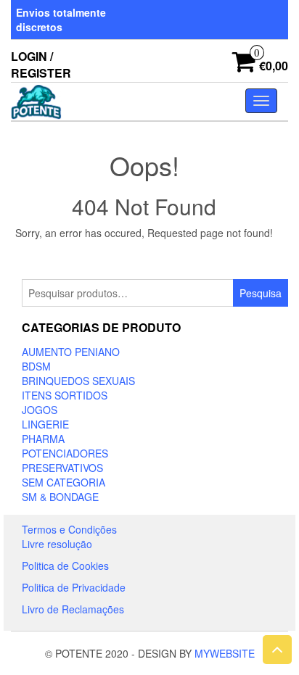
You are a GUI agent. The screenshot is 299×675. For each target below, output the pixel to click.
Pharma (43, 438)
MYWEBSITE (224, 653)
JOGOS (39, 409)
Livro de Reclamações (73, 609)
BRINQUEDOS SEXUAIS (78, 380)
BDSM (36, 366)
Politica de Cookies (65, 565)
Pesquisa (260, 293)
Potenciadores (65, 453)
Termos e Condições (69, 529)
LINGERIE (45, 424)
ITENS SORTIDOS (64, 395)
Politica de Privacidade (74, 587)
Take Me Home (148, 259)
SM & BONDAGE (60, 496)
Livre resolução (57, 544)
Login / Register (41, 64)
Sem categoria (63, 482)
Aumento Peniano (71, 351)
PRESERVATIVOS (62, 467)
